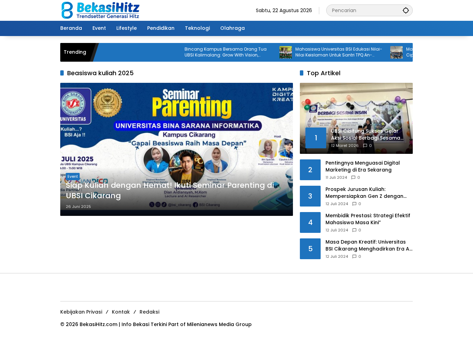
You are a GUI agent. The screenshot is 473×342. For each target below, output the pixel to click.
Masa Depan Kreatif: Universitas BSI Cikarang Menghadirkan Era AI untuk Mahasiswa (368, 245)
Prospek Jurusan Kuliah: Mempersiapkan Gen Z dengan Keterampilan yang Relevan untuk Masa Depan (368, 193)
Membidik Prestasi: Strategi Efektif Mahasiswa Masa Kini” (367, 219)
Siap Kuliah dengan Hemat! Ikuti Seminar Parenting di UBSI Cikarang (170, 190)
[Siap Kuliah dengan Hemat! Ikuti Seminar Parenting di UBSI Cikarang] (176, 149)
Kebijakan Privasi (81, 311)
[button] (406, 10)
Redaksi (149, 311)
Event (73, 176)
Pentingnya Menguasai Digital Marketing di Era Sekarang (362, 166)
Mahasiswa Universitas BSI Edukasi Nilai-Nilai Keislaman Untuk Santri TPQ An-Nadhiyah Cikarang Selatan (327, 52)
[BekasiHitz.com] (105, 10)
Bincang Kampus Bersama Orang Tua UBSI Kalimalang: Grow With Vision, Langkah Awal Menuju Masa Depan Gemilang (214, 52)
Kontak (121, 311)
